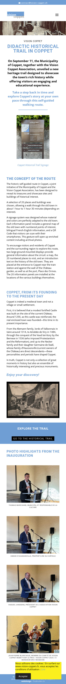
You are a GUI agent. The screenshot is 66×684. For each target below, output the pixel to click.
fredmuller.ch (39, 681)
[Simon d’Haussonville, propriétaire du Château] (33, 552)
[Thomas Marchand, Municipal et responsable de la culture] (33, 501)
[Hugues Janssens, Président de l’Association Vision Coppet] (33, 601)
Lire (43, 669)
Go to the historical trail (33, 438)
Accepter (23, 676)
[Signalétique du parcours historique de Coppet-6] (33, 157)
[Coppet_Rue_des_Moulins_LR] (33, 417)
